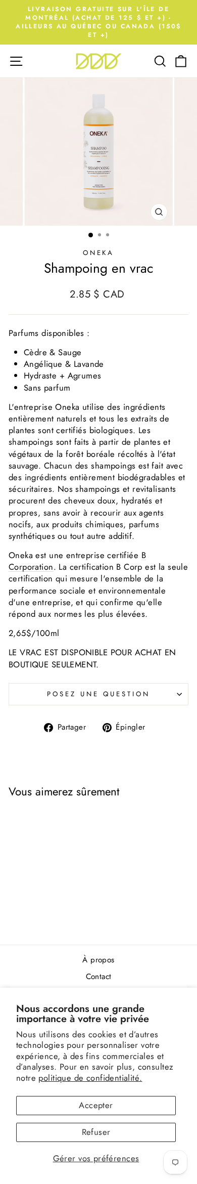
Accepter (96, 1105)
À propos (98, 959)
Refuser (96, 1132)
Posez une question (98, 694)
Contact (99, 976)
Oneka (99, 253)
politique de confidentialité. (90, 1078)
